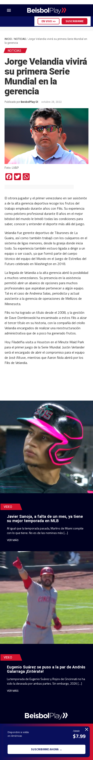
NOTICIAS (20, 39)
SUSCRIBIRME (74, 21)
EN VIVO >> (49, 21)
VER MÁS (13, 540)
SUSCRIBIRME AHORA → (46, 749)
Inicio (8, 39)
